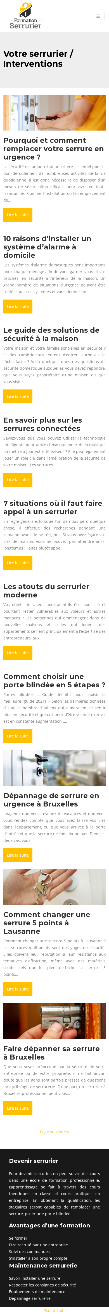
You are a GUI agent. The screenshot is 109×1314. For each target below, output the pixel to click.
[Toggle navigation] (98, 16)
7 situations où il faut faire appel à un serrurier (52, 507)
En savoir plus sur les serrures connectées (42, 424)
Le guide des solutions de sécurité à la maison (51, 334)
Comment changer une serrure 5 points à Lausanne (46, 922)
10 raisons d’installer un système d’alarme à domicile (47, 246)
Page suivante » (54, 1131)
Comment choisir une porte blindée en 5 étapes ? (54, 680)
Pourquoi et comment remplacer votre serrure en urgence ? (53, 148)
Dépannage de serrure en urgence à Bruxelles (51, 799)
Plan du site (55, 1310)
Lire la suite (18, 214)
